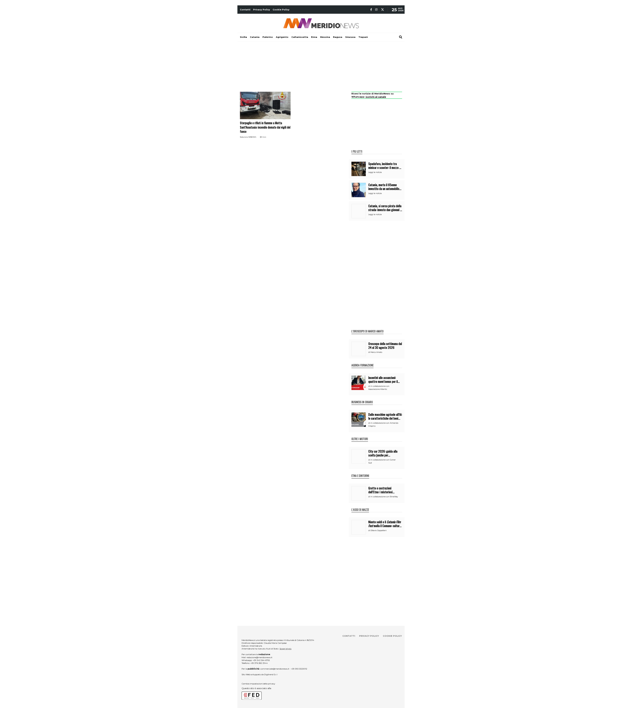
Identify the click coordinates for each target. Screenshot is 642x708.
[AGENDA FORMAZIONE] (362, 361)
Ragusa (337, 37)
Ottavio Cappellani (378, 530)
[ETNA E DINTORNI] (360, 472)
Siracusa (350, 37)
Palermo (267, 37)
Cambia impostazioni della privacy (258, 683)
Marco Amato (376, 352)
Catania (254, 37)
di (369, 352)
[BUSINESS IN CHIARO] (362, 398)
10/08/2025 (252, 137)
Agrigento (282, 37)
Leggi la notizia (375, 172)
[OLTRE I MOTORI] (359, 435)
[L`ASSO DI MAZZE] (360, 506)
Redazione (244, 137)
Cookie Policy (281, 9)
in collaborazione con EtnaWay (384, 496)
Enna (314, 37)
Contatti (245, 9)
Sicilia (243, 37)
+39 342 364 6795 (261, 660)
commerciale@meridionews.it (274, 668)
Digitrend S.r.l (270, 674)
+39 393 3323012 (299, 668)
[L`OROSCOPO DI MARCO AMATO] (367, 327)
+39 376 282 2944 (259, 663)
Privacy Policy (261, 9)
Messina (325, 37)
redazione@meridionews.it (259, 657)
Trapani (363, 37)
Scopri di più (285, 648)
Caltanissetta (299, 37)
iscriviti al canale (376, 96)
